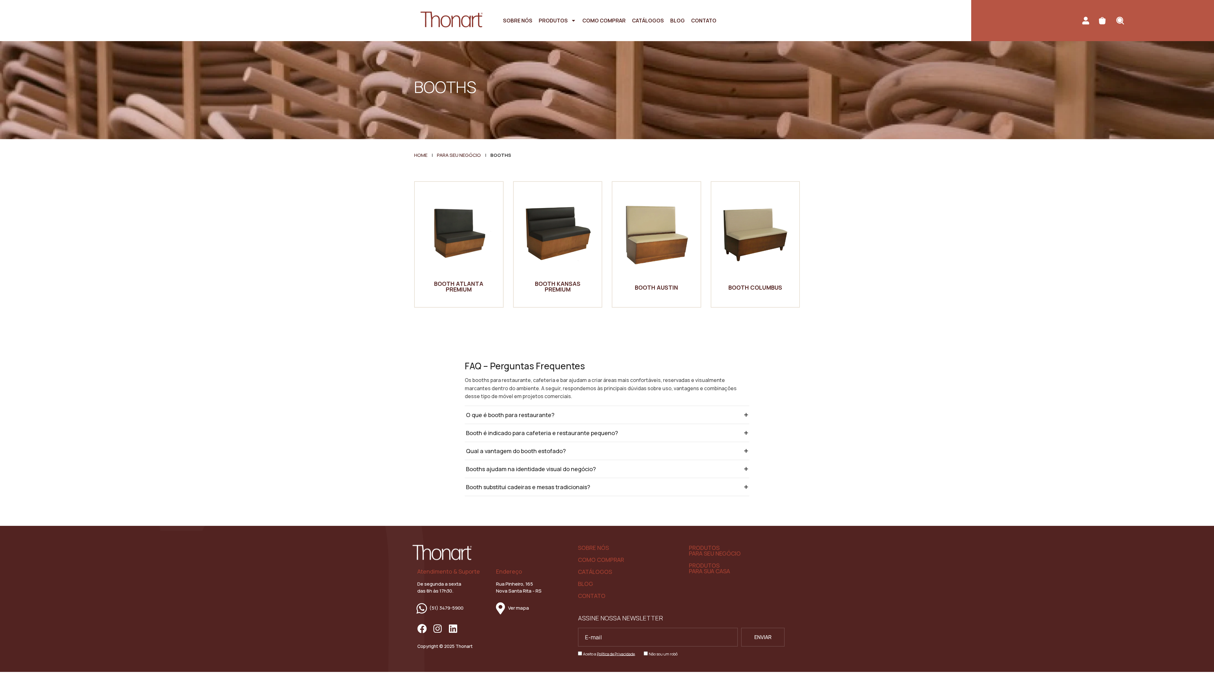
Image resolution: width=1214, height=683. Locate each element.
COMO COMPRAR (601, 559)
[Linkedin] (453, 628)
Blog (677, 20)
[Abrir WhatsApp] (1198, 667)
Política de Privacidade (616, 653)
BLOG (585, 584)
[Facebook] (422, 628)
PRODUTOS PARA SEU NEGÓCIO (715, 550)
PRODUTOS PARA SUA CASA (709, 568)
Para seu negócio (459, 155)
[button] (607, 415)
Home (420, 155)
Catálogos (648, 20)
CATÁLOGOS (595, 571)
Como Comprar (604, 20)
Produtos (553, 20)
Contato (703, 20)
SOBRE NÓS (593, 547)
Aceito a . (609, 653)
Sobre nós (517, 20)
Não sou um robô (663, 653)
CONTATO (591, 596)
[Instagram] (437, 628)
